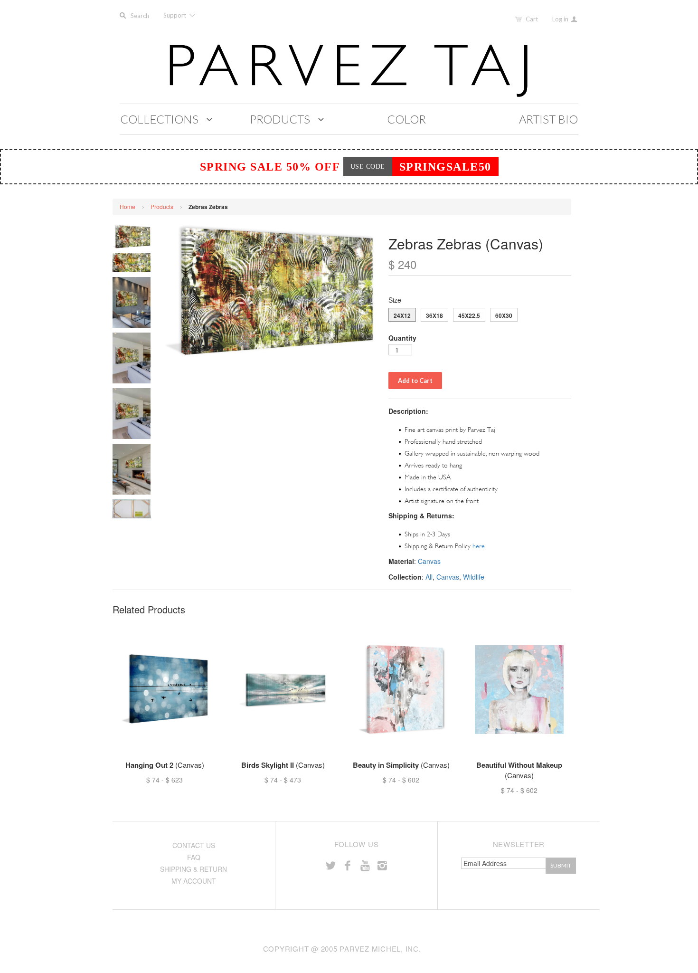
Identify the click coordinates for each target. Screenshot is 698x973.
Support (175, 15)
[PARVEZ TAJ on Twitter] (330, 865)
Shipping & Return (193, 869)
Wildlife (473, 577)
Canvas (429, 561)
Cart (532, 19)
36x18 (434, 315)
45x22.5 (469, 315)
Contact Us (193, 845)
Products (162, 206)
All (429, 577)
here (478, 546)
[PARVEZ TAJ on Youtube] (364, 865)
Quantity (402, 338)
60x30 (503, 315)
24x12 (402, 315)
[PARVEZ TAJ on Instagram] (382, 865)
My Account (193, 881)
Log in (561, 19)
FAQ (193, 857)
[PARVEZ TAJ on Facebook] (347, 865)
